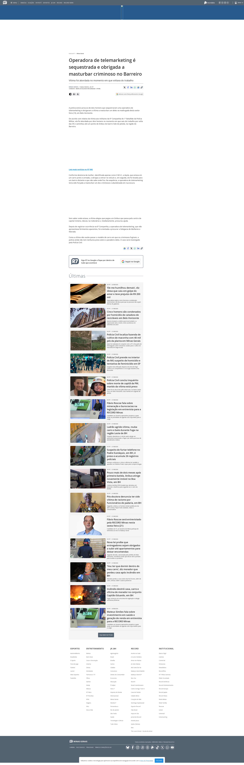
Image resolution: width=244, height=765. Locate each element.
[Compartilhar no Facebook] (128, 87)
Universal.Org (163, 717)
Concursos (113, 671)
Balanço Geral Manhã (137, 671)
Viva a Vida (89, 710)
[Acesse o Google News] (138, 87)
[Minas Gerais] (122, 12)
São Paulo (113, 713)
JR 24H (53, 3)
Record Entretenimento (166, 685)
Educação (113, 682)
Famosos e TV (90, 674)
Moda (88, 685)
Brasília (23, 3)
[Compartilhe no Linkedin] (131, 87)
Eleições (31, 3)
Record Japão (163, 692)
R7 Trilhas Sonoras (165, 674)
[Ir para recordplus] (152, 747)
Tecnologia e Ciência (116, 720)
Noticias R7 (72, 53)
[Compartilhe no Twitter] (125, 87)
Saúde (112, 717)
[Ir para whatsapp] (167, 747)
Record (59, 3)
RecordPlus (162, 671)
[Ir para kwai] (142, 747)
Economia (113, 678)
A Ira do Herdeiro (136, 657)
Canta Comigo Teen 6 (137, 689)
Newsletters (162, 667)
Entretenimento (95, 648)
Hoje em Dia (135, 713)
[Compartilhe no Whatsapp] (135, 87)
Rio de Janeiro (114, 710)
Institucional (166, 648)
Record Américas (164, 682)
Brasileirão (73, 657)
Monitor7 (113, 703)
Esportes (46, 3)
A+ (74, 94)
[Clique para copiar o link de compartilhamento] (142, 87)
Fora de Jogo (74, 664)
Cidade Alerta (135, 696)
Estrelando (89, 671)
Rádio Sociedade (164, 678)
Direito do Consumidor (117, 674)
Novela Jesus (135, 720)
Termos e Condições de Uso (103, 747)
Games (88, 682)
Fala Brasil (134, 710)
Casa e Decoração (92, 660)
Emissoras (162, 664)
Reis (132, 728)
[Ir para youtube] (172, 747)
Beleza (88, 653)
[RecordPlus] (209, 2)
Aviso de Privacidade (146, 761)
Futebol (72, 667)
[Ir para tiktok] (157, 747)
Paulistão (73, 678)
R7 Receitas (90, 696)
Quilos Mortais (135, 724)
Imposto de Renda (116, 692)
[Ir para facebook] (220, 3)
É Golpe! (112, 685)
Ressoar (161, 706)
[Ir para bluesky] (128, 747)
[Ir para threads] (147, 747)
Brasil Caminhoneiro (137, 685)
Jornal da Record (136, 717)
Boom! (133, 682)
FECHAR (159, 761)
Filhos (88, 678)
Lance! (72, 671)
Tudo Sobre (114, 724)
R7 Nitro (88, 692)
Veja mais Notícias (106, 635)
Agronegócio (114, 653)
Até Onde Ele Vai (136, 667)
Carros (112, 664)
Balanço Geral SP (136, 674)
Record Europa (163, 689)
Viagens (88, 703)
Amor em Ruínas (136, 660)
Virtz (87, 706)
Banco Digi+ (163, 653)
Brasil (112, 657)
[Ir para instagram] (225, 3)
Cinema (88, 664)
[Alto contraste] (70, 94)
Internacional (114, 696)
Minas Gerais (80, 53)
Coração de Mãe (136, 699)
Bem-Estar (89, 657)
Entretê (38, 3)
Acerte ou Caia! (135, 653)
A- (78, 94)
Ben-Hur (133, 678)
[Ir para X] (222, 3)
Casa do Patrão (136, 692)
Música (88, 689)
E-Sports (73, 660)
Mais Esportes (74, 674)
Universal (162, 713)
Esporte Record (135, 706)
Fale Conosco (80, 747)
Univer (161, 710)
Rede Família (163, 703)
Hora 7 (112, 689)
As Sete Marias (135, 664)
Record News (68, 3)
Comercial (162, 660)
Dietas (88, 667)
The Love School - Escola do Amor (141, 731)
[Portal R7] (5, 2)
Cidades (112, 667)
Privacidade (90, 747)
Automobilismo (75, 653)
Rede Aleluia (162, 699)
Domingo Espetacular (137, 703)
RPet (87, 699)
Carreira (161, 657)
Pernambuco (114, 706)
